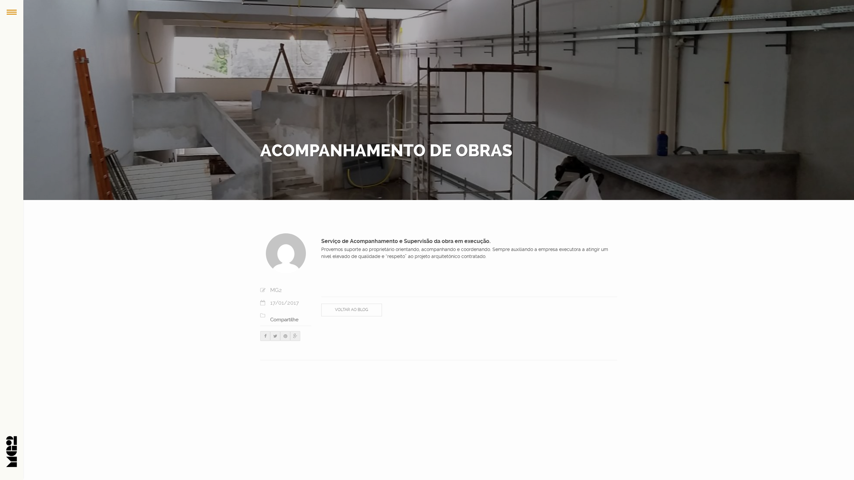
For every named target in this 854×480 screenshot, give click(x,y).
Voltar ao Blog (351, 309)
